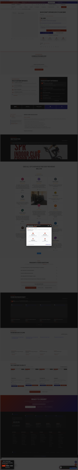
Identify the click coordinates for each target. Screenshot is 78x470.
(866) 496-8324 (48, 244)
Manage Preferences (7, 467)
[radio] (33, 234)
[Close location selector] (50, 225)
